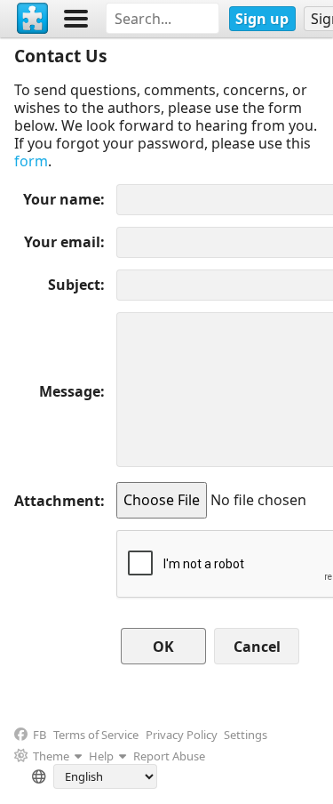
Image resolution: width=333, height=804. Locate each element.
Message (69, 391)
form (31, 161)
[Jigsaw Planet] (33, 18)
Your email (62, 242)
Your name (61, 199)
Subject (74, 284)
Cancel (257, 646)
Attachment (57, 501)
